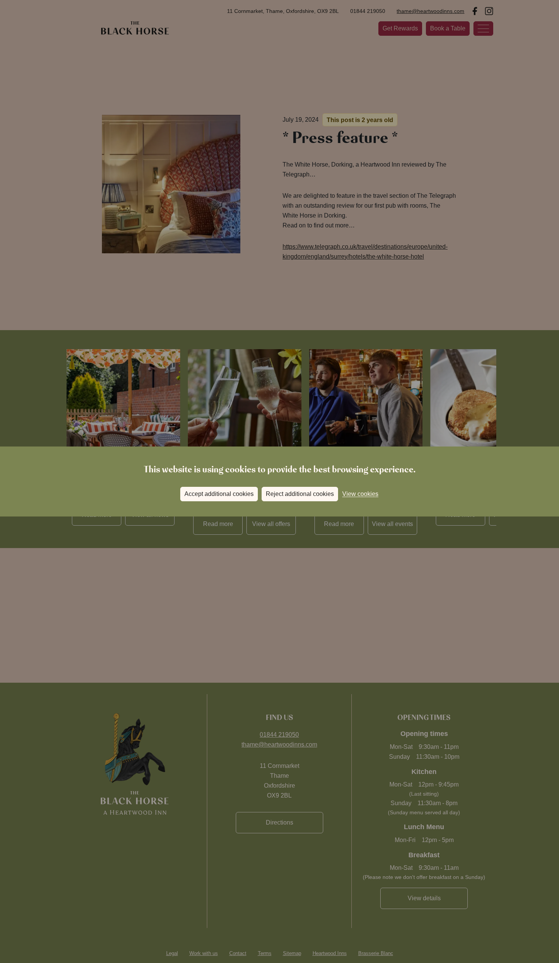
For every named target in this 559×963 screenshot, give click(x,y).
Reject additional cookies (300, 494)
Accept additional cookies (219, 494)
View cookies (360, 494)
